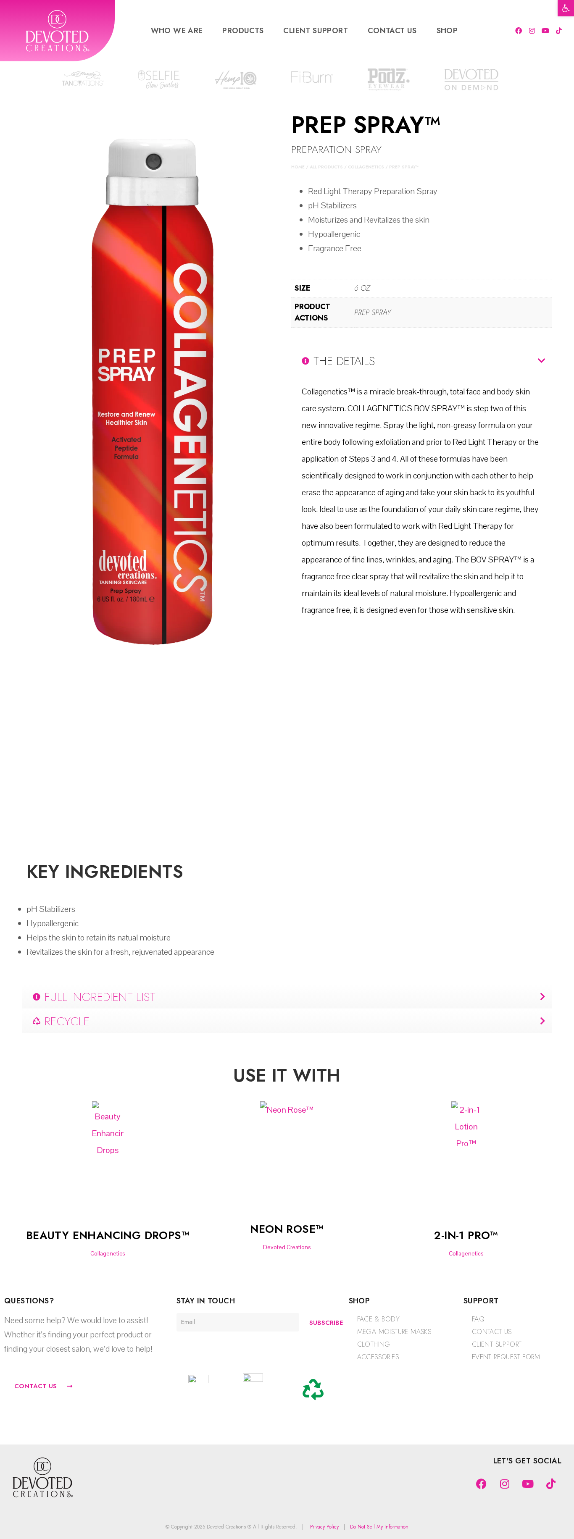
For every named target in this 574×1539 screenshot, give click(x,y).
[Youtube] (545, 30)
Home (298, 167)
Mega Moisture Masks (394, 1332)
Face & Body (378, 1319)
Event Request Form (506, 1357)
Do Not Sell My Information (379, 1527)
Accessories (378, 1357)
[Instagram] (532, 30)
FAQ (478, 1319)
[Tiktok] (559, 30)
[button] (566, 8)
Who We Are (177, 30)
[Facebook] (518, 30)
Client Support (315, 30)
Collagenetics (366, 167)
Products (242, 30)
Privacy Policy (324, 1527)
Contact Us (392, 30)
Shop (447, 30)
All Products (326, 167)
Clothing (373, 1344)
